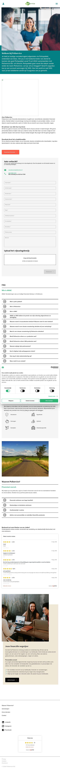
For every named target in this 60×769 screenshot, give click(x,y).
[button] (30, 259)
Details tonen (52, 396)
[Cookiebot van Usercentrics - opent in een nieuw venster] (52, 367)
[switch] (23, 391)
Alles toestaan (49, 400)
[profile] (3, 3)
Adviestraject (11, 680)
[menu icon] (57, 4)
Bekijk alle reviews (7, 585)
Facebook (8, 730)
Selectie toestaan (30, 400)
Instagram (8, 726)
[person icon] (3, 4)
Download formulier (9, 152)
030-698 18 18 (12, 173)
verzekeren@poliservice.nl (15, 170)
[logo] (30, 4)
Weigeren (11, 400)
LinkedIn (8, 722)
